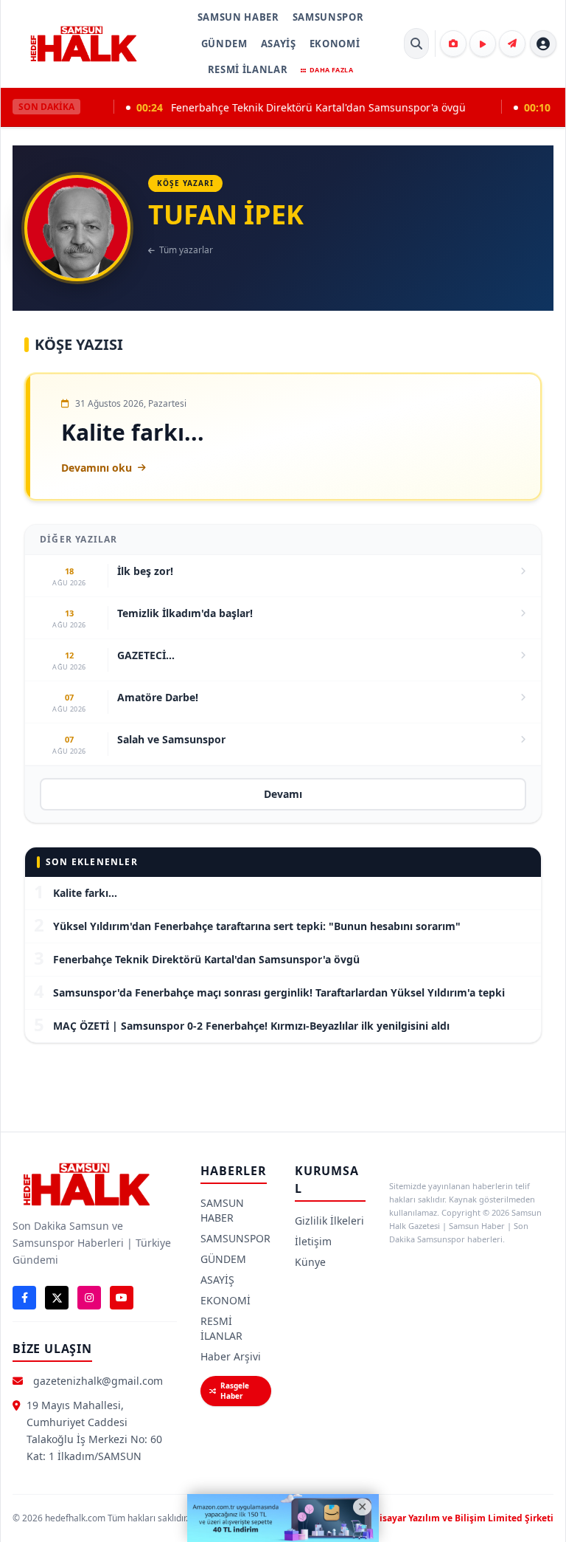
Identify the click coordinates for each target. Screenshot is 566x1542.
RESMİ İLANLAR (247, 69)
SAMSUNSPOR (328, 17)
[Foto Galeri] (453, 43)
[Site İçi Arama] (416, 43)
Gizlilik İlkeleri (329, 1221)
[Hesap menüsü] (543, 43)
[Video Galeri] (482, 43)
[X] (57, 1297)
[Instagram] (89, 1297)
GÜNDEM (224, 43)
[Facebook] (24, 1297)
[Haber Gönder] (512, 43)
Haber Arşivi (230, 1356)
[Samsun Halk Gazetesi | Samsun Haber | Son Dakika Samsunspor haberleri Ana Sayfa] (83, 43)
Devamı (283, 794)
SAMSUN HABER (238, 17)
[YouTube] (121, 1297)
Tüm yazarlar (186, 250)
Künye (310, 1262)
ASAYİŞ (278, 43)
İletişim (313, 1241)
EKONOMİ (335, 43)
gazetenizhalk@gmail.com (98, 1381)
